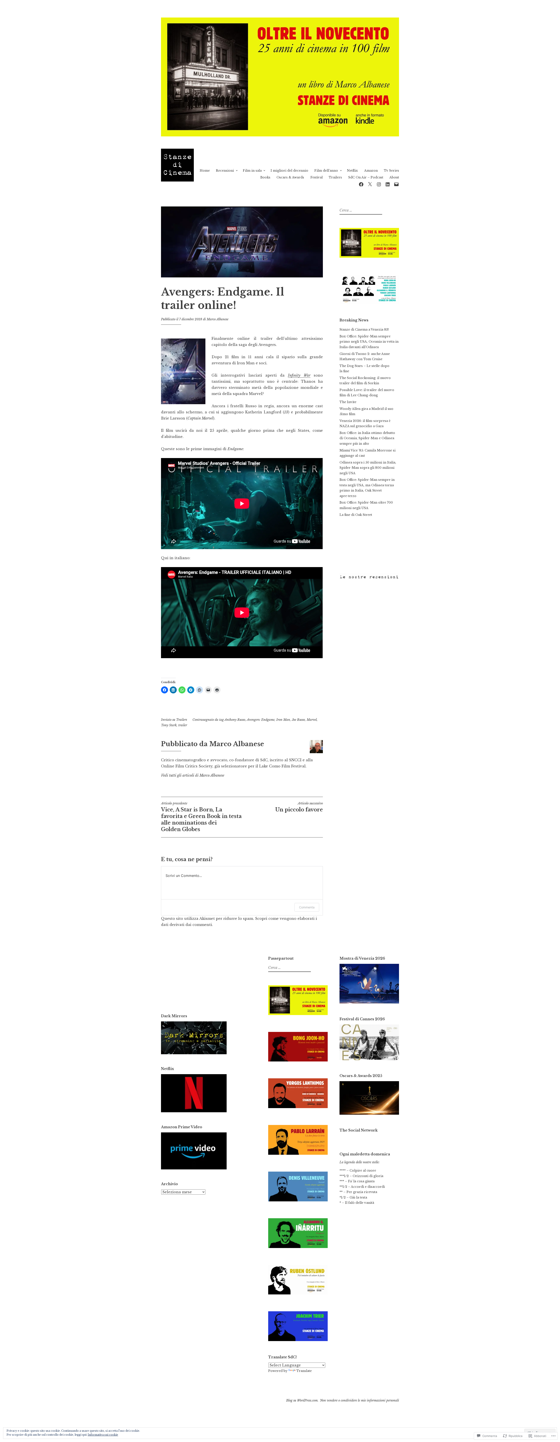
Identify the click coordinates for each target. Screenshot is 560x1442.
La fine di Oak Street (356, 515)
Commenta (307, 907)
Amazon (371, 171)
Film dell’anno (326, 171)
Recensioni (225, 171)
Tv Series (391, 171)
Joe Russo (298, 720)
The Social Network (359, 1130)
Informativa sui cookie (103, 1434)
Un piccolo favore (299, 807)
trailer (182, 725)
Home (205, 171)
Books (265, 177)
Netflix (352, 171)
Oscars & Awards (290, 177)
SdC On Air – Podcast (365, 177)
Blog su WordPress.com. (302, 1400)
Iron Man (283, 720)
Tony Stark (169, 725)
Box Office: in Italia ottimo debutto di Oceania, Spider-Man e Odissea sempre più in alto (367, 438)
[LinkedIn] (387, 184)
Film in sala (252, 171)
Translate (304, 1371)
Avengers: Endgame (261, 720)
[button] (183, 371)
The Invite (348, 402)
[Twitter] (370, 184)
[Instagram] (379, 184)
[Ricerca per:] (360, 210)
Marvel (312, 720)
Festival (316, 177)
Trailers (335, 177)
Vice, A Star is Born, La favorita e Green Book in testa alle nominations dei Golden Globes (201, 816)
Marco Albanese (217, 319)
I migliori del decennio (289, 171)
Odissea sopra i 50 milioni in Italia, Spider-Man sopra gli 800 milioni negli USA (368, 467)
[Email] (396, 184)
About (394, 177)
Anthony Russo (234, 720)
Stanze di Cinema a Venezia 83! (364, 329)
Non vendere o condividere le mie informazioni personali (359, 1400)
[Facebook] (361, 184)
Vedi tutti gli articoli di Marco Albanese (192, 775)
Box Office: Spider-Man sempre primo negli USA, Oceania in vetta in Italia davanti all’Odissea (369, 341)
